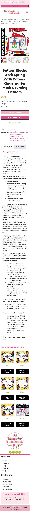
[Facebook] (13, 452)
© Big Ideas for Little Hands (11, 507)
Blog (4, 466)
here (4, 339)
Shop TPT (6, 471)
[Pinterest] (16, 452)
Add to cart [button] (8, 371)
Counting (14, 19)
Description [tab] (8, 147)
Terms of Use (7, 489)
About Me (6, 463)
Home (3, 19)
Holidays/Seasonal (16, 136)
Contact (5, 479)
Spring (22, 140)
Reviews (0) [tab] (20, 147)
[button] (27, 12)
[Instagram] (10, 452)
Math (8, 19)
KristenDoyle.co (15, 509)
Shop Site (6, 468)
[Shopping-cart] (19, 452)
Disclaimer (6, 486)
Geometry (18, 134)
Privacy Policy (7, 484)
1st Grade (13, 132)
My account (6, 481)
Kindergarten (14, 138)
